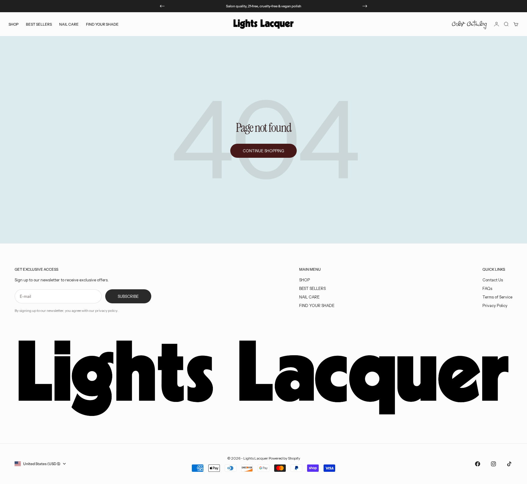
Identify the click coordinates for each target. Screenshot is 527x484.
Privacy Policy (494, 305)
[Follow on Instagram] (493, 464)
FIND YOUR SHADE (317, 305)
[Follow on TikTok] (509, 464)
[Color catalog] (469, 24)
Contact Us (492, 279)
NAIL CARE (309, 296)
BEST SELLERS (39, 24)
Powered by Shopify (284, 458)
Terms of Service (497, 296)
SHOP (304, 279)
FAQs (487, 288)
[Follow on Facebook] (478, 464)
